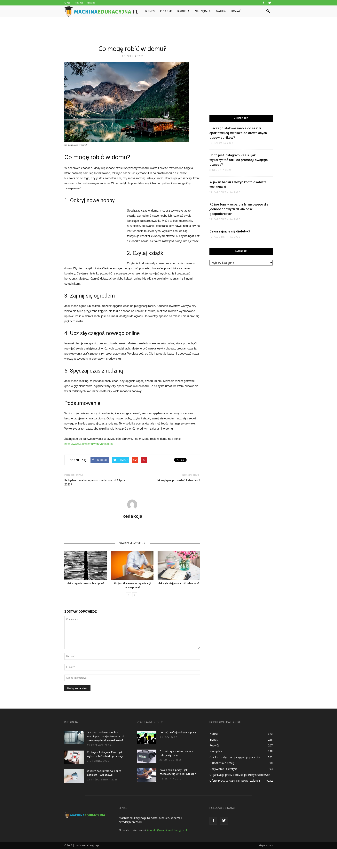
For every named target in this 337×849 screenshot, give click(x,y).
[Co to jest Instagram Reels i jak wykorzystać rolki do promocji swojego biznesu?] (74, 757)
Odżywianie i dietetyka (223, 769)
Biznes (150, 11)
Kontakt (91, 2)
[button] (268, 11)
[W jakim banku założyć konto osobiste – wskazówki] (74, 776)
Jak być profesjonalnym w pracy (178, 732)
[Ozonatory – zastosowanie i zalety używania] (146, 756)
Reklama (78, 2)
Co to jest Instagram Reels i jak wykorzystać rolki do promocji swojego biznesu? (238, 159)
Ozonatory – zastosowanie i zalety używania (176, 753)
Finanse (166, 11)
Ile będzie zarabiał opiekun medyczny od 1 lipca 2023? (94, 482)
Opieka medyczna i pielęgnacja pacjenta (234, 757)
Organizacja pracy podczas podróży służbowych (239, 775)
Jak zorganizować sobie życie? (85, 583)
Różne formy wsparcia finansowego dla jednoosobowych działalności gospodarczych (238, 209)
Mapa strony (266, 845)
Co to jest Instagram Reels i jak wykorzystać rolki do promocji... (105, 754)
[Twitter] (270, 2)
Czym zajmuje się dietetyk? (229, 231)
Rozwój (236, 11)
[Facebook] (263, 2)
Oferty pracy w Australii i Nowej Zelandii (234, 780)
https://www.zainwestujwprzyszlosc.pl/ (88, 443)
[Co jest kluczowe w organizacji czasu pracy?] (132, 565)
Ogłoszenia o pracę (221, 763)
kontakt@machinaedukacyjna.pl (167, 830)
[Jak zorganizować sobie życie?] (85, 565)
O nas (67, 2)
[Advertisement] (168, 30)
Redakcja (132, 516)
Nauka (221, 11)
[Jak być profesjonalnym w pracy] (146, 737)
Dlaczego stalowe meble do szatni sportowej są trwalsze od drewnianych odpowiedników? (238, 132)
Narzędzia (203, 11)
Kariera (183, 11)
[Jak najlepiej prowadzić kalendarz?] (179, 565)
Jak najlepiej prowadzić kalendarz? (178, 480)
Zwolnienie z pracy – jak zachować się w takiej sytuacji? (178, 772)
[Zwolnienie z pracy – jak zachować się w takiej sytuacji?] (146, 775)
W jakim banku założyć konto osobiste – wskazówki (104, 773)
